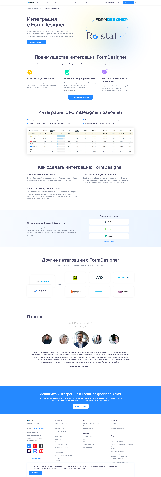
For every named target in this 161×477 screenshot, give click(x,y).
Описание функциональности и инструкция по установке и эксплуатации (120, 458)
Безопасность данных (117, 454)
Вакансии (95, 3)
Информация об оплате (117, 451)
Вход (119, 3)
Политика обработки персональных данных (121, 447)
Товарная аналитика (60, 434)
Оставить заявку (36, 42)
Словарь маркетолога (89, 444)
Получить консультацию (80, 97)
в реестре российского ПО (39, 428)
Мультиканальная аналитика (63, 442)
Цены (87, 3)
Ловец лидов (58, 436)
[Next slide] (132, 360)
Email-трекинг (59, 452)
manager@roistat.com (34, 436)
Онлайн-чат (58, 439)
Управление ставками (61, 444)
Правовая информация (117, 428)
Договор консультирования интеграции (122, 444)
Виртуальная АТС (60, 428)
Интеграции (37, 8)
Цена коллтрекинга (88, 426)
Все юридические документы (119, 462)
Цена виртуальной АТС (89, 428)
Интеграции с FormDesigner (51, 8)
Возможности (59, 420)
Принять (35, 473)
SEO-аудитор (58, 458)
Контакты (113, 426)
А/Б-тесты (58, 450)
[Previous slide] (28, 360)
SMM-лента (58, 460)
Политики (81, 469)
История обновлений (89, 450)
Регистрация (128, 3)
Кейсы (84, 442)
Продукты (40, 3)
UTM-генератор (87, 447)
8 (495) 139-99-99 (109, 3)
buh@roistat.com (32, 440)
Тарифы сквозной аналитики (91, 423)
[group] (47, 339)
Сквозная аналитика (61, 423)
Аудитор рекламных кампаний (63, 455)
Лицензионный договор (117, 439)
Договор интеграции (117, 441)
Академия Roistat (88, 436)
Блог (84, 439)
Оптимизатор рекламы (61, 447)
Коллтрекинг (58, 426)
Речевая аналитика (60, 431)
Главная (29, 8)
